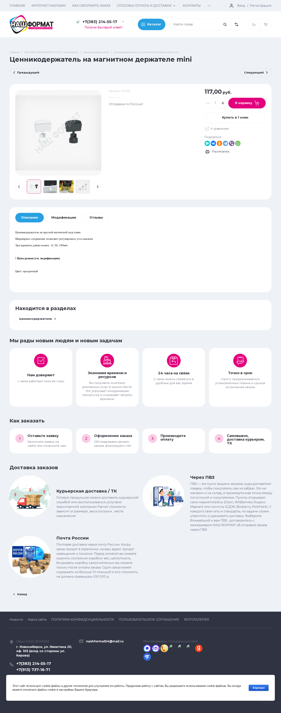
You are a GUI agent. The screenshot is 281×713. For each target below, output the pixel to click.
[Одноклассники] (219, 143)
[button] (236, 24)
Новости (16, 619)
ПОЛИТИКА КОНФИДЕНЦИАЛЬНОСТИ (82, 619)
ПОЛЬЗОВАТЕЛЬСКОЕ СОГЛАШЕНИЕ (149, 619)
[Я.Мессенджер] (207, 143)
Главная (15, 52)
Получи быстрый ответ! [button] (103, 27)
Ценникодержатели (96, 52)
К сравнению (220, 128)
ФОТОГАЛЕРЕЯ (196, 619)
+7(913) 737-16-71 (33, 669)
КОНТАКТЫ (192, 5)
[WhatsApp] (237, 143)
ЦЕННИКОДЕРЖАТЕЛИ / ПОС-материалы (51, 52)
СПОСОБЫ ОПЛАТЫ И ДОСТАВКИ (144, 5)
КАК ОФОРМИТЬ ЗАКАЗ (91, 5)
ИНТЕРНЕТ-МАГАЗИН (49, 5)
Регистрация (260, 5)
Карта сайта (37, 619)
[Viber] (231, 143)
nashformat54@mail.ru (105, 641)
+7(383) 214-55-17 (99, 21)
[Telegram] (225, 143)
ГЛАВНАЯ (17, 5)
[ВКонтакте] (213, 143)
